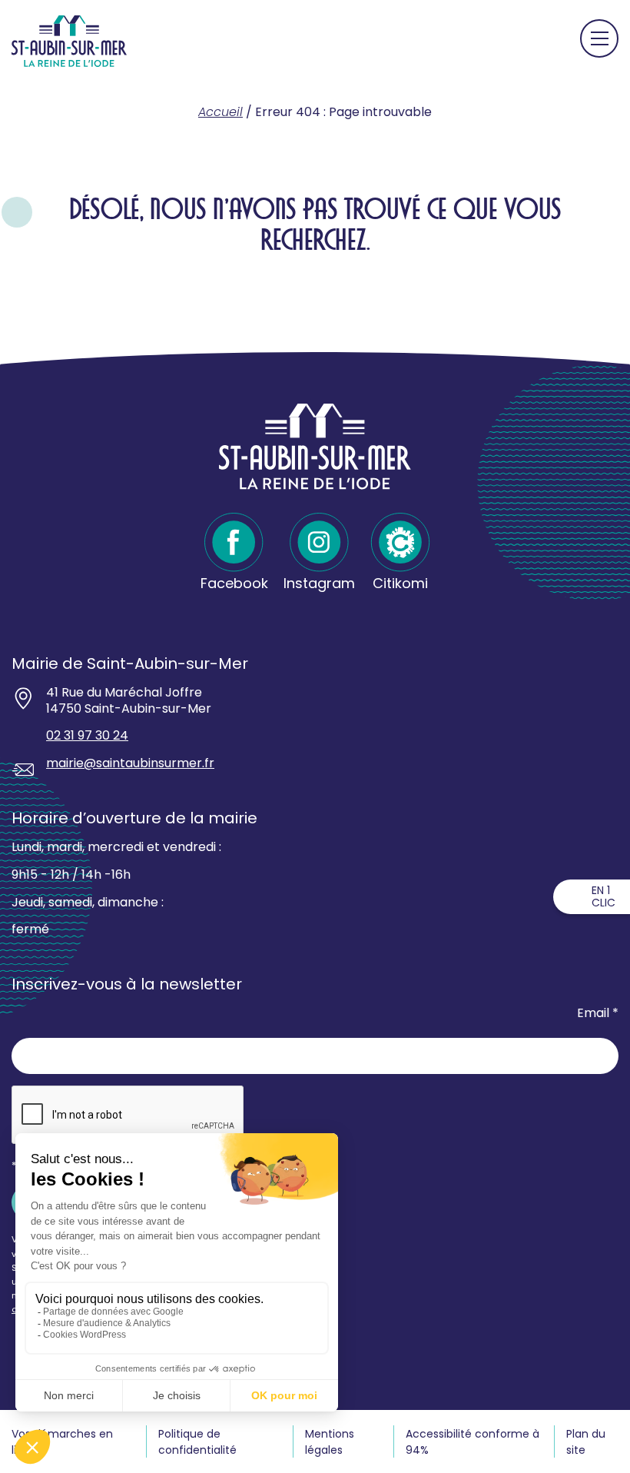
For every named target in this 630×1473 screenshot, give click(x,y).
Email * (597, 1014)
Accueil (220, 112)
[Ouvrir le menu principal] (599, 38)
